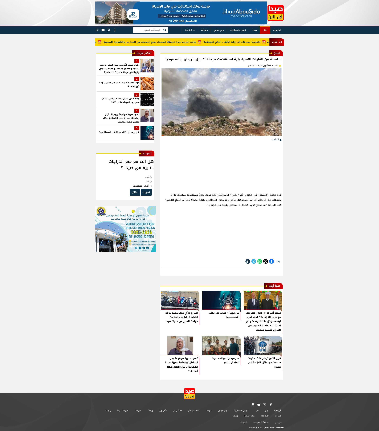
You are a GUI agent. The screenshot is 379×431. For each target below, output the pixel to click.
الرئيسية (277, 30)
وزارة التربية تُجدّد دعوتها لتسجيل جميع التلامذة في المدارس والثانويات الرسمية (161, 42)
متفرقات (138, 410)
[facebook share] (271, 261)
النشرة (276, 139)
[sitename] (189, 393)
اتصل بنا (244, 422)
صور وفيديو (249, 416)
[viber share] (253, 261)
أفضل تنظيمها (141, 185)
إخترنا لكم (265, 416)
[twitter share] (265, 261)
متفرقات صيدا (123, 410)
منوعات (204, 30)
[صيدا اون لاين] (275, 13)
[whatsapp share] (259, 261)
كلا (147, 181)
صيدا (254, 30)
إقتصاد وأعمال (194, 410)
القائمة (188, 30)
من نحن (278, 422)
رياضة (150, 410)
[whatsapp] (247, 261)
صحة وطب (177, 410)
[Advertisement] (221, 165)
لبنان (265, 30)
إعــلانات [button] (278, 416)
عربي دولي (219, 30)
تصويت (146, 192)
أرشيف (235, 416)
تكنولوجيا (163, 410)
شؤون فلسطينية (238, 30)
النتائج (135, 192)
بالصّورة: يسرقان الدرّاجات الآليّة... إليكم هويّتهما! (243, 42)
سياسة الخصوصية (261, 422)
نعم (147, 177)
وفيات (108, 410)
